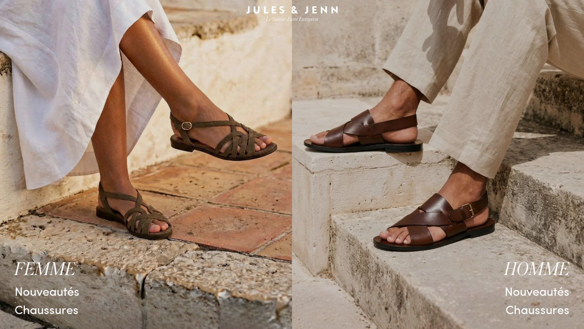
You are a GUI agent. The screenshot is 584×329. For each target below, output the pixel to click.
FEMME (45, 269)
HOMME (536, 269)
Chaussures (46, 309)
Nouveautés (47, 290)
